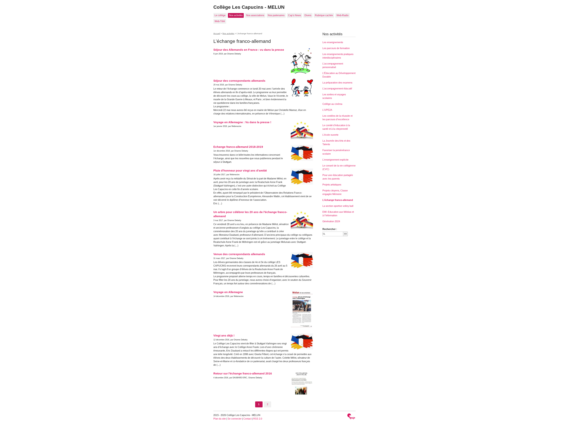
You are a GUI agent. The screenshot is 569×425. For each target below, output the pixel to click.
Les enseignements (332, 42)
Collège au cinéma (332, 104)
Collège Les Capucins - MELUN (248, 7)
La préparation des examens (337, 82)
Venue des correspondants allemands (239, 254)
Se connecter (235, 418)
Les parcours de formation (336, 48)
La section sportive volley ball (337, 206)
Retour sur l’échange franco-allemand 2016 (242, 373)
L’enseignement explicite (335, 159)
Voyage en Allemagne (228, 292)
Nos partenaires (276, 15)
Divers (308, 15)
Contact (247, 418)
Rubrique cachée (324, 15)
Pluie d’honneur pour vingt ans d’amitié (240, 170)
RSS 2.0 (257, 418)
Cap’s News (294, 15)
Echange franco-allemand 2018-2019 (238, 146)
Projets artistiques (331, 184)
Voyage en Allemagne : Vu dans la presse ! (242, 122)
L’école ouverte (330, 135)
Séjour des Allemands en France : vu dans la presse (248, 49)
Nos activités (236, 15)
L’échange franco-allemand (337, 200)
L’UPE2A (327, 110)
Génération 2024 (331, 221)
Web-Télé (220, 21)
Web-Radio (343, 15)
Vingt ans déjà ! (223, 335)
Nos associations (255, 15)
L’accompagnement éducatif (337, 88)
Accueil (216, 33)
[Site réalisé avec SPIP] (351, 416)
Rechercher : (329, 229)
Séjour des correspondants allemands (239, 80)
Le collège (220, 15)
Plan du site (219, 418)
